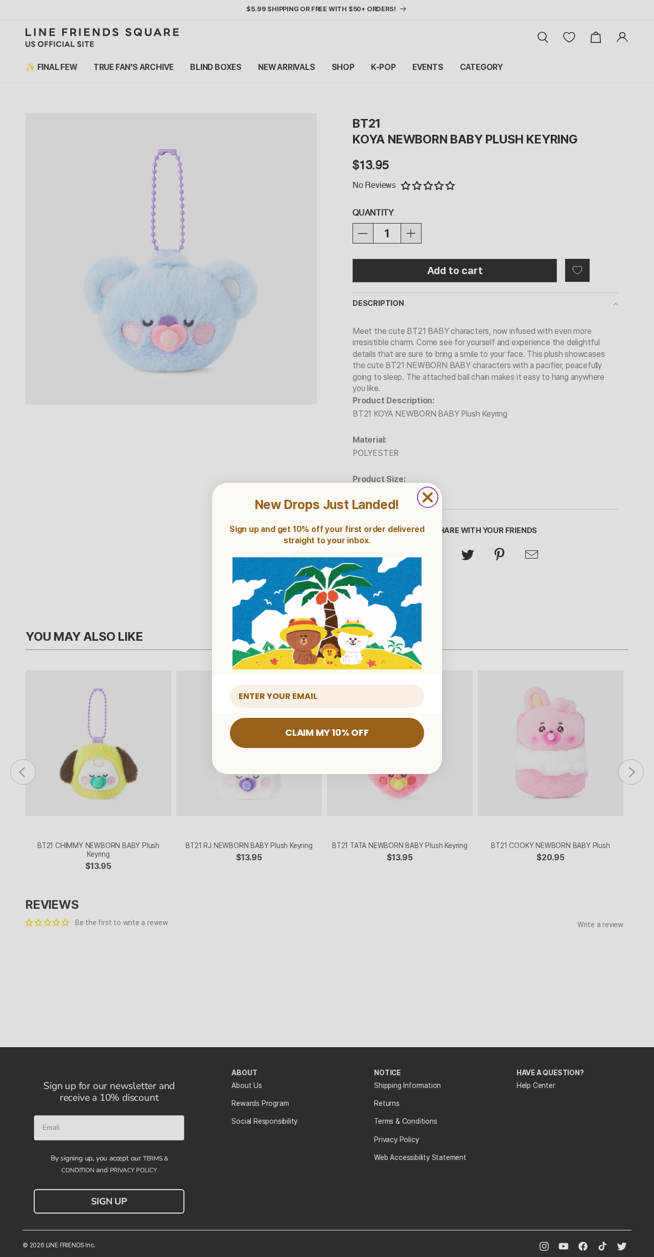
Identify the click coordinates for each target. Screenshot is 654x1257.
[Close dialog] (427, 497)
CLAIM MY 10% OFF (327, 732)
